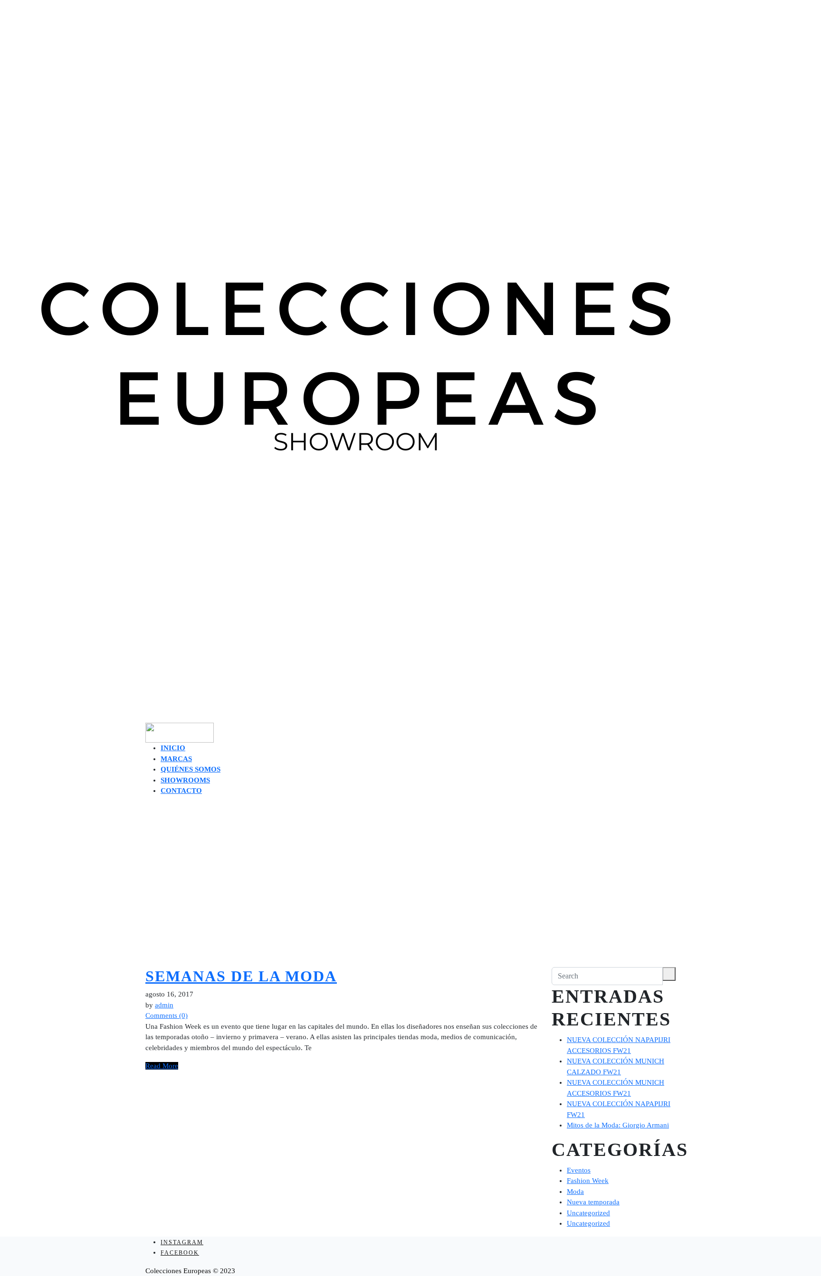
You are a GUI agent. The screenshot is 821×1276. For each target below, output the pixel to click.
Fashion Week (588, 1180)
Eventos (579, 1170)
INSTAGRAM (182, 1242)
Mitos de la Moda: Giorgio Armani (618, 1125)
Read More (161, 1066)
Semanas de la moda (241, 976)
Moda (575, 1191)
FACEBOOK (180, 1252)
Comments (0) (166, 1015)
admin (164, 1005)
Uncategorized (588, 1213)
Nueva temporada (593, 1202)
